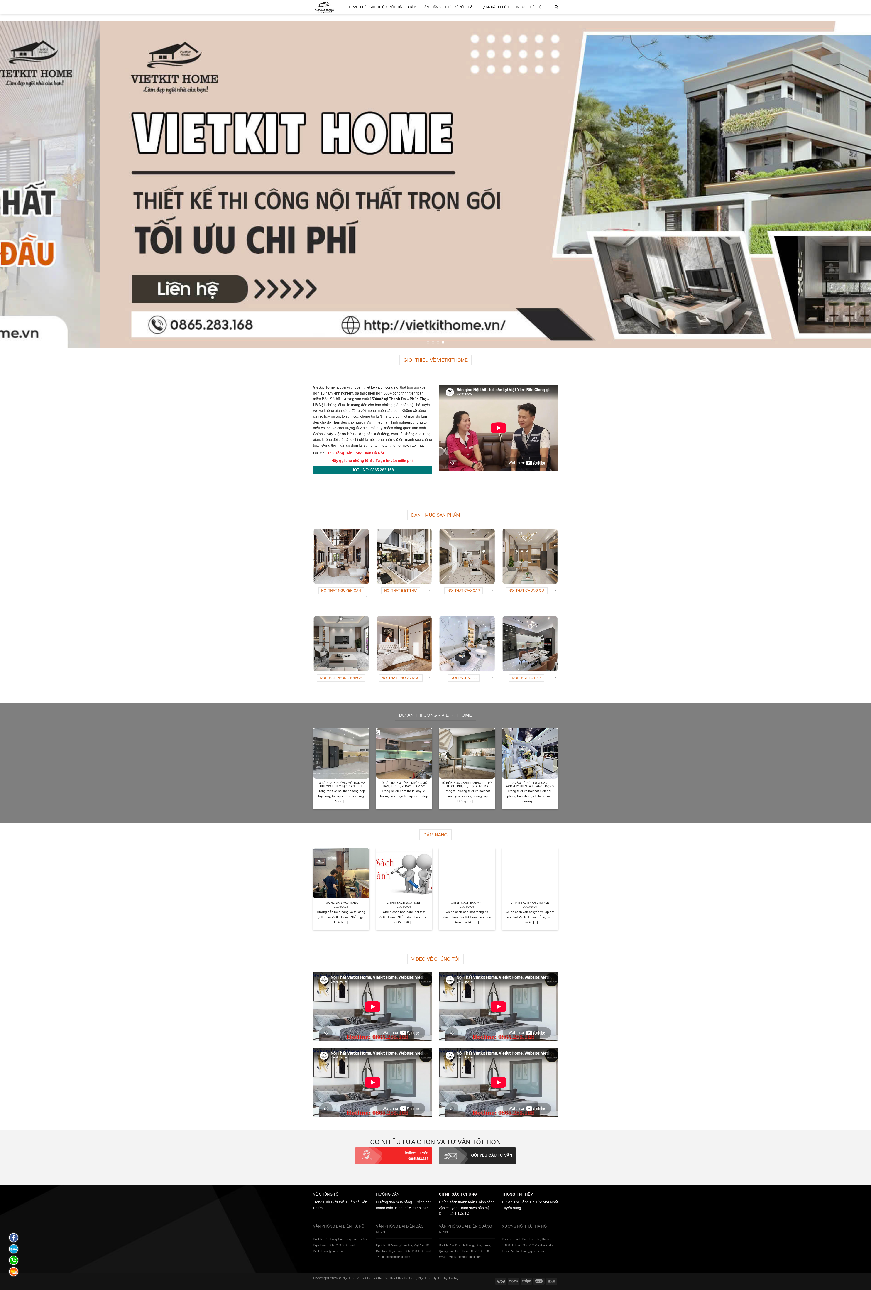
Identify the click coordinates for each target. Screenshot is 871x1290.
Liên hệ (536, 7)
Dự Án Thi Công (515, 1202)
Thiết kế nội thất (459, 7)
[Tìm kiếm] (556, 7)
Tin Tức (520, 7)
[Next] (848, 184)
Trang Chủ (357, 7)
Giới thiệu (378, 7)
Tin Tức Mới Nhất (543, 1202)
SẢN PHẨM (430, 7)
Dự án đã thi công (495, 7)
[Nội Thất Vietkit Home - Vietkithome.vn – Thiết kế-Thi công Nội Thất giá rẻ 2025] (327, 7)
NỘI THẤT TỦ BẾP (403, 7)
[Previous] (23, 184)
